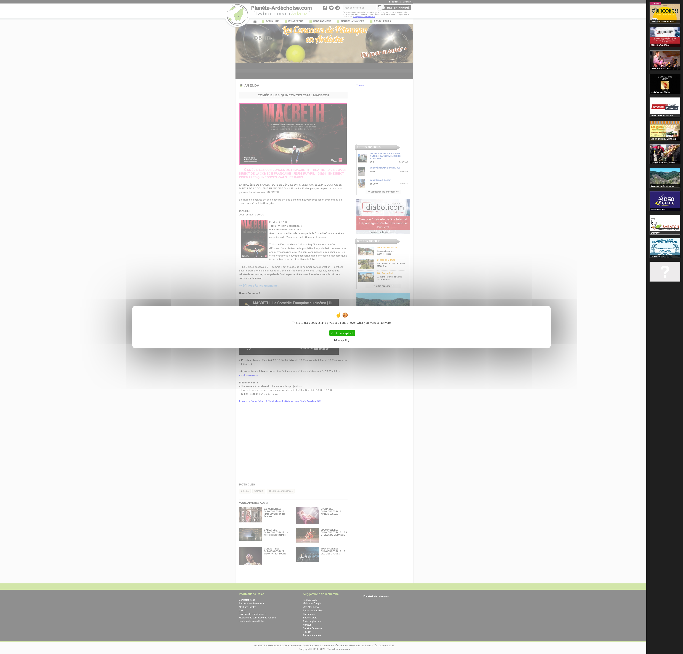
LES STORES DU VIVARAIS (663, 139)
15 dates (655, 4)
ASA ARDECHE (658, 209)
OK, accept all (343, 333)
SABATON (655, 233)
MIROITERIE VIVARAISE (662, 115)
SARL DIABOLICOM (660, 45)
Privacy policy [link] (341, 340)
